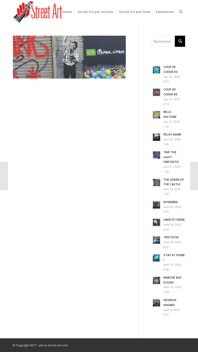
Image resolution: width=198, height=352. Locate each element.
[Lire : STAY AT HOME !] (156, 258)
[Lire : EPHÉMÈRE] (156, 205)
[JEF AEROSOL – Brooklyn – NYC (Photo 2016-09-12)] (194, 176)
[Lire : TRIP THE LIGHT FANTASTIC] (156, 155)
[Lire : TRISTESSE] (156, 240)
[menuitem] (67, 11)
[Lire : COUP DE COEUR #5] (156, 92)
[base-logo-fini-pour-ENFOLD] (38, 11)
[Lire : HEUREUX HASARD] (156, 303)
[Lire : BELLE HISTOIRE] (156, 114)
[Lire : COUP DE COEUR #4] (156, 69)
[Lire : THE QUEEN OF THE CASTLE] (156, 182)
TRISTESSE (171, 237)
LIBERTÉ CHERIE (174, 219)
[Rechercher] (181, 11)
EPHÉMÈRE (170, 202)
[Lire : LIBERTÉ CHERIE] (156, 222)
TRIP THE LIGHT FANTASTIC (171, 157)
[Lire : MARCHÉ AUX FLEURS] (156, 280)
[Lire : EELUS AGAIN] (156, 137)
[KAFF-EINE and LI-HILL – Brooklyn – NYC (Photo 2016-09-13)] (4, 176)
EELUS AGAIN (172, 134)
